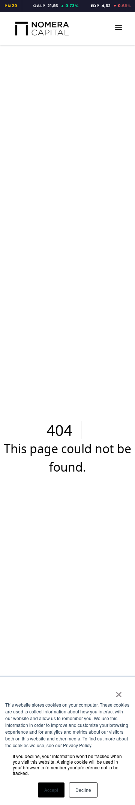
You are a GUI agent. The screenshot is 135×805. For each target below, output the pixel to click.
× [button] (118, 692)
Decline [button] (83, 790)
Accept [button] (51, 790)
